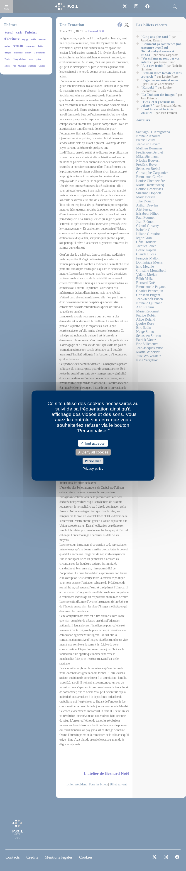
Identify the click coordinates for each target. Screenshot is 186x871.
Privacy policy (93, 468)
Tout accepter (94, 443)
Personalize (93, 461)
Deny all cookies (94, 452)
